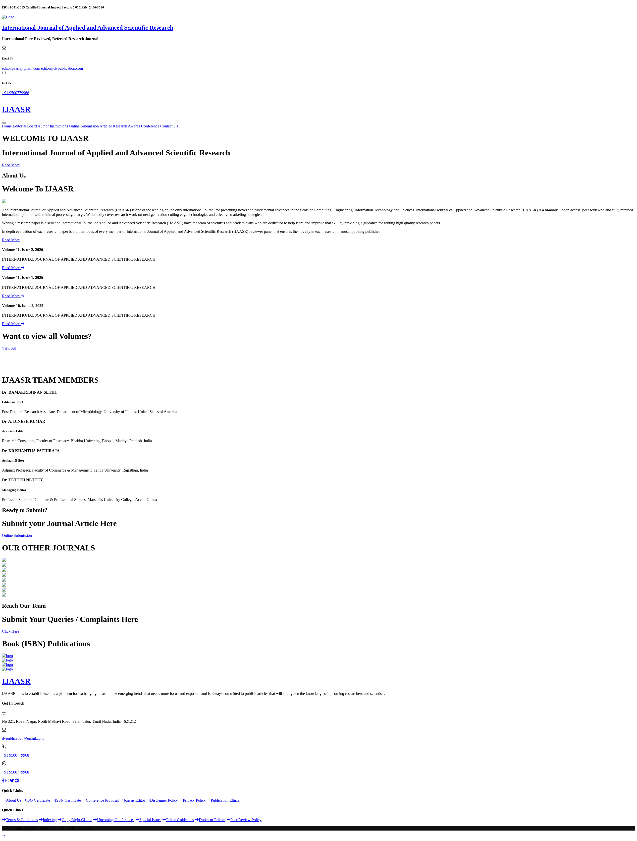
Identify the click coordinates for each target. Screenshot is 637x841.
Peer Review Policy (246, 820)
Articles (106, 126)
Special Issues (150, 820)
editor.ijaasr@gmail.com (21, 68)
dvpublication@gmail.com (23, 738)
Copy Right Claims (77, 820)
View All (9, 348)
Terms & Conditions (22, 820)
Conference (150, 126)
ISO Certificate (38, 800)
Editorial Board (25, 126)
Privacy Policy (194, 800)
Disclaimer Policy (164, 800)
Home (7, 126)
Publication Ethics (225, 800)
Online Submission (84, 126)
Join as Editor (134, 800)
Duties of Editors (212, 820)
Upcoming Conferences (115, 820)
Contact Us (169, 126)
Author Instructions (53, 126)
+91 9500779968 (15, 93)
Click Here (10, 631)
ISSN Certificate (68, 800)
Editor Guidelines (180, 820)
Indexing (50, 820)
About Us (13, 800)
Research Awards (126, 126)
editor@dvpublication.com (62, 68)
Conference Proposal (102, 800)
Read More (11, 165)
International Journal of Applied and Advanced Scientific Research (87, 27)
